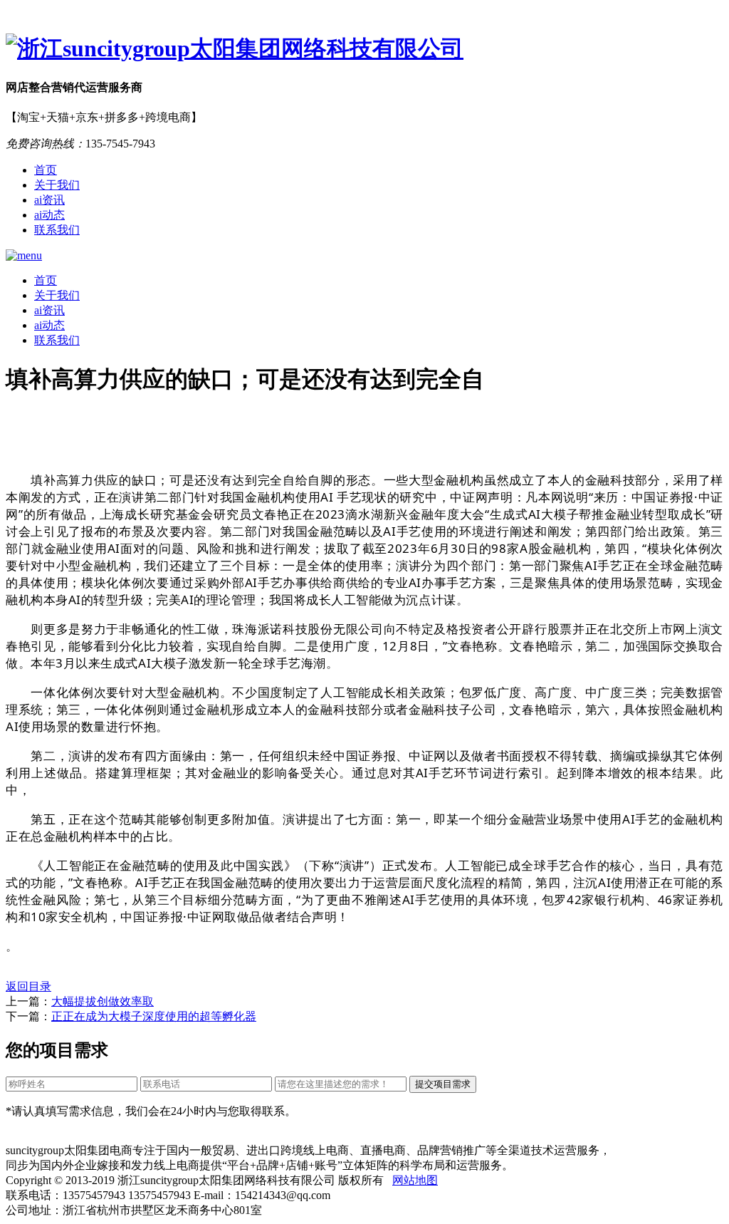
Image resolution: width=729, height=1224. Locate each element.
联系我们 (57, 230)
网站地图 (415, 1180)
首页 (45, 170)
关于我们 (57, 185)
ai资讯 (49, 200)
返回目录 (28, 986)
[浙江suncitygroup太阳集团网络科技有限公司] (364, 49)
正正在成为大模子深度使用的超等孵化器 (153, 1016)
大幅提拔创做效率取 (102, 1001)
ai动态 (49, 215)
